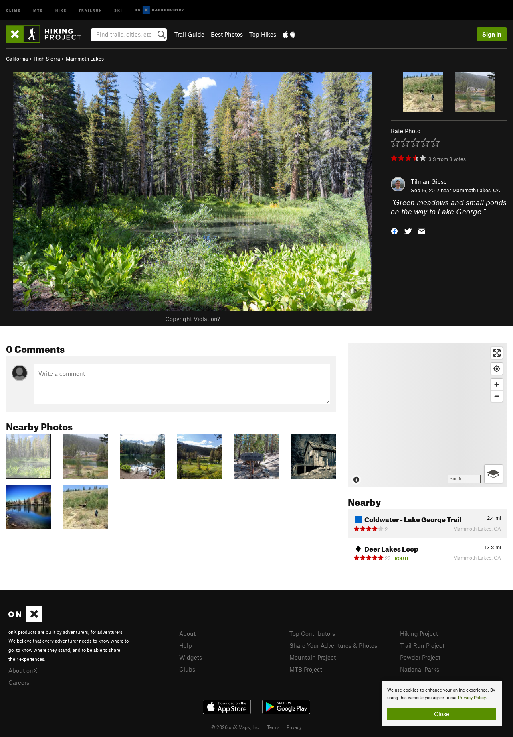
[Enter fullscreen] (497, 353)
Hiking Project (419, 633)
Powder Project (420, 657)
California (17, 58)
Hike (61, 9)
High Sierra (47, 58)
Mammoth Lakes (85, 58)
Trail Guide (189, 34)
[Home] (47, 34)
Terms (273, 727)
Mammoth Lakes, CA (476, 190)
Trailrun (90, 9)
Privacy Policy (472, 697)
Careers (18, 682)
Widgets (190, 657)
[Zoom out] (497, 396)
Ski (118, 9)
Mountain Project (312, 657)
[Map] (427, 415)
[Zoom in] (497, 384)
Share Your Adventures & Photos (333, 645)
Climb (13, 9)
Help (185, 645)
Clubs (187, 669)
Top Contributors (312, 633)
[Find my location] (497, 369)
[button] (394, 230)
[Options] (494, 474)
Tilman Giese (429, 181)
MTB (38, 9)
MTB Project (305, 669)
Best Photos (227, 34)
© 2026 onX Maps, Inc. (235, 727)
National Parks (419, 669)
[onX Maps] (25, 619)
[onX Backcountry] (159, 10)
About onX (22, 670)
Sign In (491, 34)
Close (441, 713)
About (187, 633)
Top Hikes (262, 34)
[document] (441, 703)
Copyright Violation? (192, 318)
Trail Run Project (422, 645)
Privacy (294, 727)
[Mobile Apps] (289, 34)
